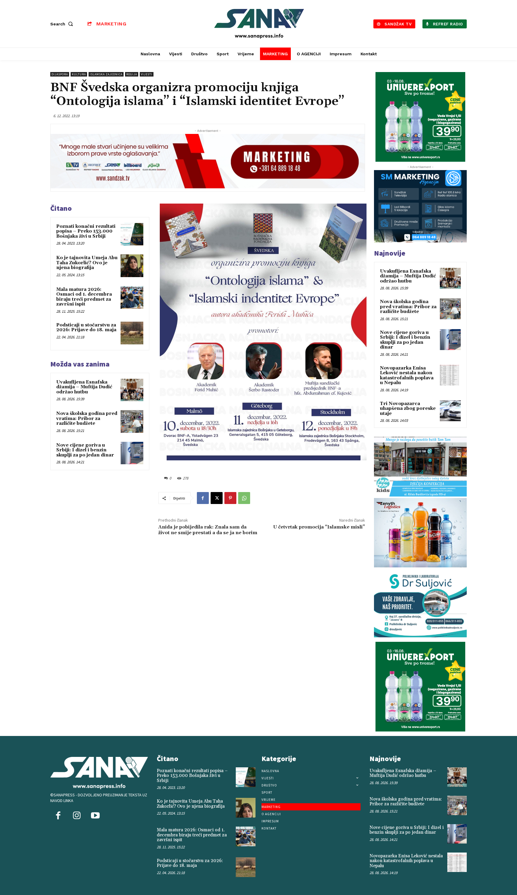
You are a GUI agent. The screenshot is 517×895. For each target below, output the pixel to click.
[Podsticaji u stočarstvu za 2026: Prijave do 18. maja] (132, 333)
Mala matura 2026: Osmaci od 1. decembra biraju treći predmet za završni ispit (84, 297)
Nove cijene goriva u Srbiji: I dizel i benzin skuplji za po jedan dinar (85, 450)
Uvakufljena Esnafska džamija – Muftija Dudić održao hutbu (84, 387)
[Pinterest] (230, 498)
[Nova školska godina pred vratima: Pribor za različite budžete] (132, 421)
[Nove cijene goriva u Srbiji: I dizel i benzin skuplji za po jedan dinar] (132, 453)
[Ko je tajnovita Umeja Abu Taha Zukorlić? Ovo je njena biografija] (132, 265)
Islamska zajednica (106, 74)
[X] (217, 498)
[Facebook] (203, 498)
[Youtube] (95, 816)
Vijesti (146, 74)
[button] (62, 24)
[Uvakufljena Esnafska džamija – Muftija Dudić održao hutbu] (132, 390)
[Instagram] (76, 816)
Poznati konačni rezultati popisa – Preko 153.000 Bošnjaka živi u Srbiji (85, 231)
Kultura (79, 74)
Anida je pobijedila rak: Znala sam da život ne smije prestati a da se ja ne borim (207, 530)
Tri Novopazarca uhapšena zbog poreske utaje (408, 408)
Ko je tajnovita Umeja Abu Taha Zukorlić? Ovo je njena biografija (87, 263)
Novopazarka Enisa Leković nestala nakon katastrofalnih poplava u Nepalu (407, 375)
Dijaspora (59, 74)
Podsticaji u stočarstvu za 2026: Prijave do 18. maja (86, 327)
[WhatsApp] (244, 498)
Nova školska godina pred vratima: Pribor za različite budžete (86, 418)
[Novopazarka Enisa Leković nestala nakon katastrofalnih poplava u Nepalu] (450, 375)
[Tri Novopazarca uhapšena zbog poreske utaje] (450, 410)
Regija (131, 74)
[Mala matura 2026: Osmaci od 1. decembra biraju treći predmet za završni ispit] (132, 297)
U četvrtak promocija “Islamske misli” (319, 527)
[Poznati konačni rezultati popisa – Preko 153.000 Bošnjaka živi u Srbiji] (132, 234)
